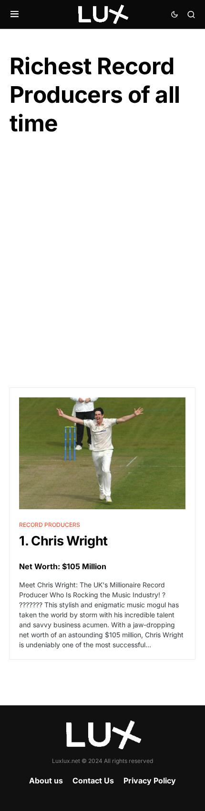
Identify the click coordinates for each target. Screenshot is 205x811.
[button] (15, 14)
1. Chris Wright (63, 541)
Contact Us (93, 780)
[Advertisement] (102, 262)
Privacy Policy (149, 780)
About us (46, 780)
